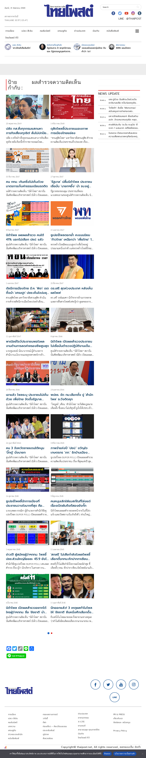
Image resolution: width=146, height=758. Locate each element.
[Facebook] (113, 13)
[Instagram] (133, 13)
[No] (142, 753)
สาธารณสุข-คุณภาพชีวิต (88, 729)
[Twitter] (120, 13)
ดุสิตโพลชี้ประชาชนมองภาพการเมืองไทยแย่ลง (69, 130)
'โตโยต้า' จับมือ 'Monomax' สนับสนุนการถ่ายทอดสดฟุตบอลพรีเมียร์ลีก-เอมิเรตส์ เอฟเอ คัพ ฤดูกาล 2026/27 (123, 109)
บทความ (11, 726)
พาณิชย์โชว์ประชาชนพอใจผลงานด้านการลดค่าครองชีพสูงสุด (27, 343)
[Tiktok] (139, 13)
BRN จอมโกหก (123, 48)
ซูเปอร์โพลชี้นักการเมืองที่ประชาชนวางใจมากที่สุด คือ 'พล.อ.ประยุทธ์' (24, 505)
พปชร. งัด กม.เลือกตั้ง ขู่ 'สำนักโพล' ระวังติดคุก (72, 397)
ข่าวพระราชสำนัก (15, 734)
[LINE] (114, 697)
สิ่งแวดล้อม (48, 738)
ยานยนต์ (81, 725)
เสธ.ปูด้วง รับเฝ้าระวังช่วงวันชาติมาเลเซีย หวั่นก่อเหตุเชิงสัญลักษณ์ (123, 101)
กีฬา (44, 722)
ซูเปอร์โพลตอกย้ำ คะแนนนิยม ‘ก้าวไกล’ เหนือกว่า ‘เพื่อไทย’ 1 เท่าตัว (71, 239)
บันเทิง (96, 31)
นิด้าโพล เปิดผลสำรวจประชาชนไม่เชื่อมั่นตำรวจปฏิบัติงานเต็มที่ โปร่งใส (71, 346)
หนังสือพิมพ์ (113, 31)
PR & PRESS (119, 714)
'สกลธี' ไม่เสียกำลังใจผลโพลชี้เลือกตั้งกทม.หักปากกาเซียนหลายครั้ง (70, 559)
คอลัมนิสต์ (45, 31)
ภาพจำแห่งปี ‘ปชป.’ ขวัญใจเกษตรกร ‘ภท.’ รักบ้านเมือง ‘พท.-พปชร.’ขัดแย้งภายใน (69, 452)
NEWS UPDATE (109, 93)
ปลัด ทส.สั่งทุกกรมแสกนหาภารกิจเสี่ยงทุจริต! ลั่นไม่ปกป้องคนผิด (27, 133)
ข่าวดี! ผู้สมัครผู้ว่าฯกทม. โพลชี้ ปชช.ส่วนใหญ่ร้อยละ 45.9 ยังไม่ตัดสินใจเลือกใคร (27, 559)
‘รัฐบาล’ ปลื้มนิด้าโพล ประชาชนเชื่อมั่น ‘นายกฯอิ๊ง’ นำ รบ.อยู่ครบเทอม (71, 186)
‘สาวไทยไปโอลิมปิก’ (21, 48)
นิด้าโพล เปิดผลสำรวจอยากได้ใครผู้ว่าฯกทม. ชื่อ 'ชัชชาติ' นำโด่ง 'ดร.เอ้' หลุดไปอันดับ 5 (26, 612)
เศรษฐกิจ (62, 31)
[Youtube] (126, 13)
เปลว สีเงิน (27, 31)
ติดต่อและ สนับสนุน (121, 722)
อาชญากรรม (83, 717)
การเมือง (9, 31)
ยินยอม (107, 753)
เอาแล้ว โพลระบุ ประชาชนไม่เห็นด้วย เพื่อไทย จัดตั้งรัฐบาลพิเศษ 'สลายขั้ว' (27, 399)
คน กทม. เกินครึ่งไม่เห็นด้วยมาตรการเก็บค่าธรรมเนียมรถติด (27, 184)
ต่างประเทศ (79, 31)
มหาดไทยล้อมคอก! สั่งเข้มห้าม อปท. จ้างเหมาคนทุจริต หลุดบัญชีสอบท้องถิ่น (123, 118)
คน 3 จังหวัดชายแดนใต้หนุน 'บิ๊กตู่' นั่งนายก (25, 450)
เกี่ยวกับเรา (118, 718)
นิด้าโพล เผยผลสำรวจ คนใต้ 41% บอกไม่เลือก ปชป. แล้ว (25, 237)
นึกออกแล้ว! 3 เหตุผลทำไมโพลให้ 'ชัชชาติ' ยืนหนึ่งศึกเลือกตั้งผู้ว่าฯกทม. (72, 612)
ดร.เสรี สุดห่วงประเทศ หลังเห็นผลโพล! (72, 290)
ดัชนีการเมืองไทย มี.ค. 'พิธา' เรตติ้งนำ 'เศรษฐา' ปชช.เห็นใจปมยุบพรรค (27, 292)
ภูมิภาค (46, 734)
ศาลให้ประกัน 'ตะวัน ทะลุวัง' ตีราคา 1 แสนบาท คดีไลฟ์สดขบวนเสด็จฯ (123, 126)
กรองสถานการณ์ (50, 714)
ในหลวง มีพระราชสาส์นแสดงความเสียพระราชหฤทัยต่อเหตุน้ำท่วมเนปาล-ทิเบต (123, 134)
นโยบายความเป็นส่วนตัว (125, 753)
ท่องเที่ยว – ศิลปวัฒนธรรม (55, 726)
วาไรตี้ (45, 718)
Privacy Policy (120, 730)
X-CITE (81, 721)
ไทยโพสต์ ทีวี (11, 37)
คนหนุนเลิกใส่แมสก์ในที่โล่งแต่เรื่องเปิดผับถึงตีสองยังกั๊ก (71, 503)
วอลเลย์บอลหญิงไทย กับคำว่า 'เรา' (94, 49)
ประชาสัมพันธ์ (49, 730)
